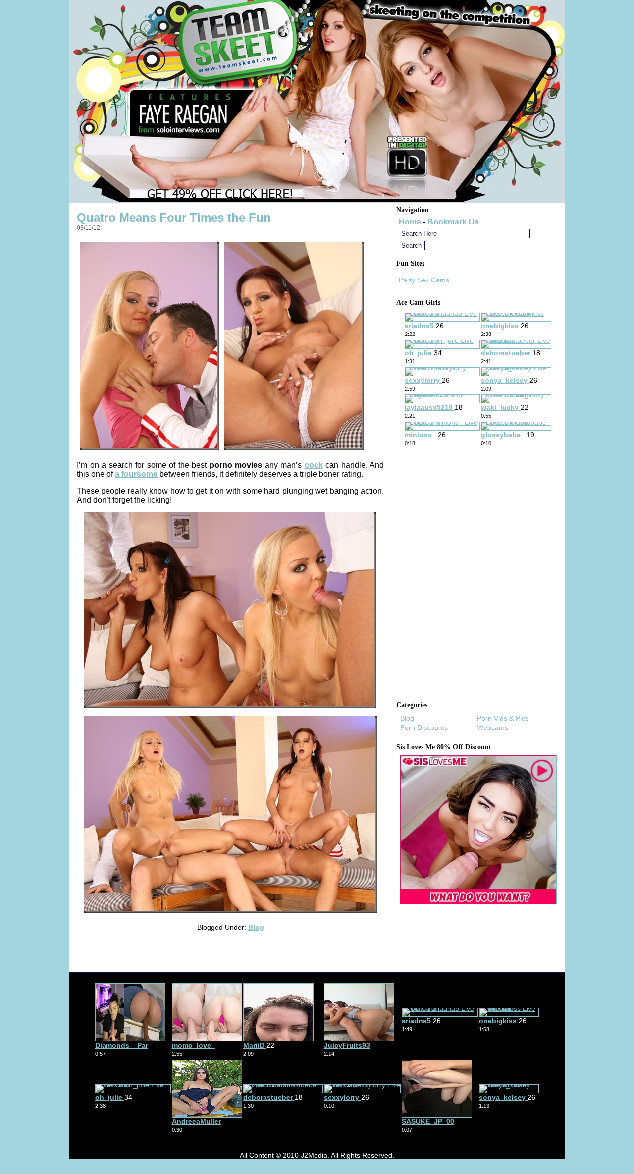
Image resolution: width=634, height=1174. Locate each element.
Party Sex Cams (424, 280)
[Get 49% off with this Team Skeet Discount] (317, 200)
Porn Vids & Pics (502, 718)
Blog (256, 927)
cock (314, 465)
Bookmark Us (453, 222)
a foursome (136, 474)
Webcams (492, 727)
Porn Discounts (424, 727)
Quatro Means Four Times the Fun (174, 217)
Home (410, 222)
